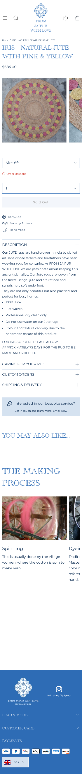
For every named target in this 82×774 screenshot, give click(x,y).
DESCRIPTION (14, 245)
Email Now (60, 410)
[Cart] (77, 18)
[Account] (65, 18)
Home (5, 40)
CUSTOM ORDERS (18, 374)
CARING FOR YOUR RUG (23, 364)
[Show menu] (4, 18)
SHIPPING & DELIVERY (22, 385)
